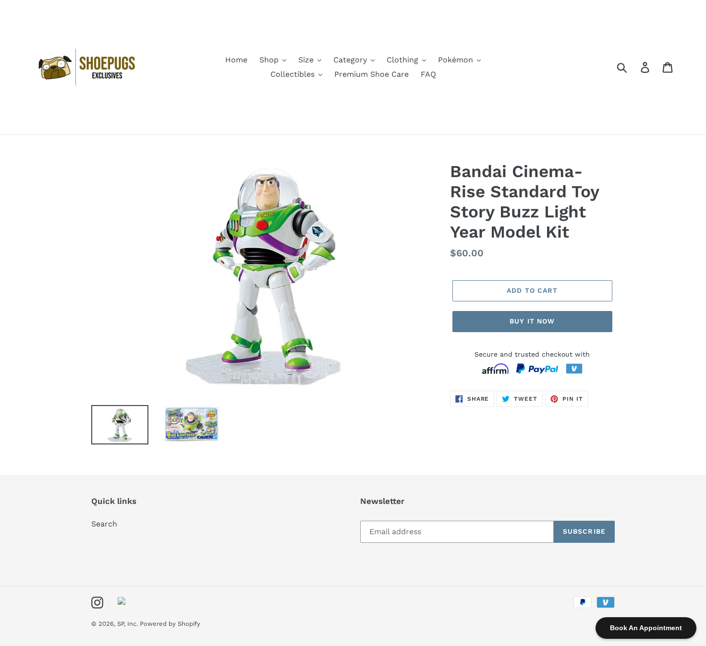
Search (104, 523)
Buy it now (532, 321)
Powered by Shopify (170, 623)
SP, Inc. (128, 623)
